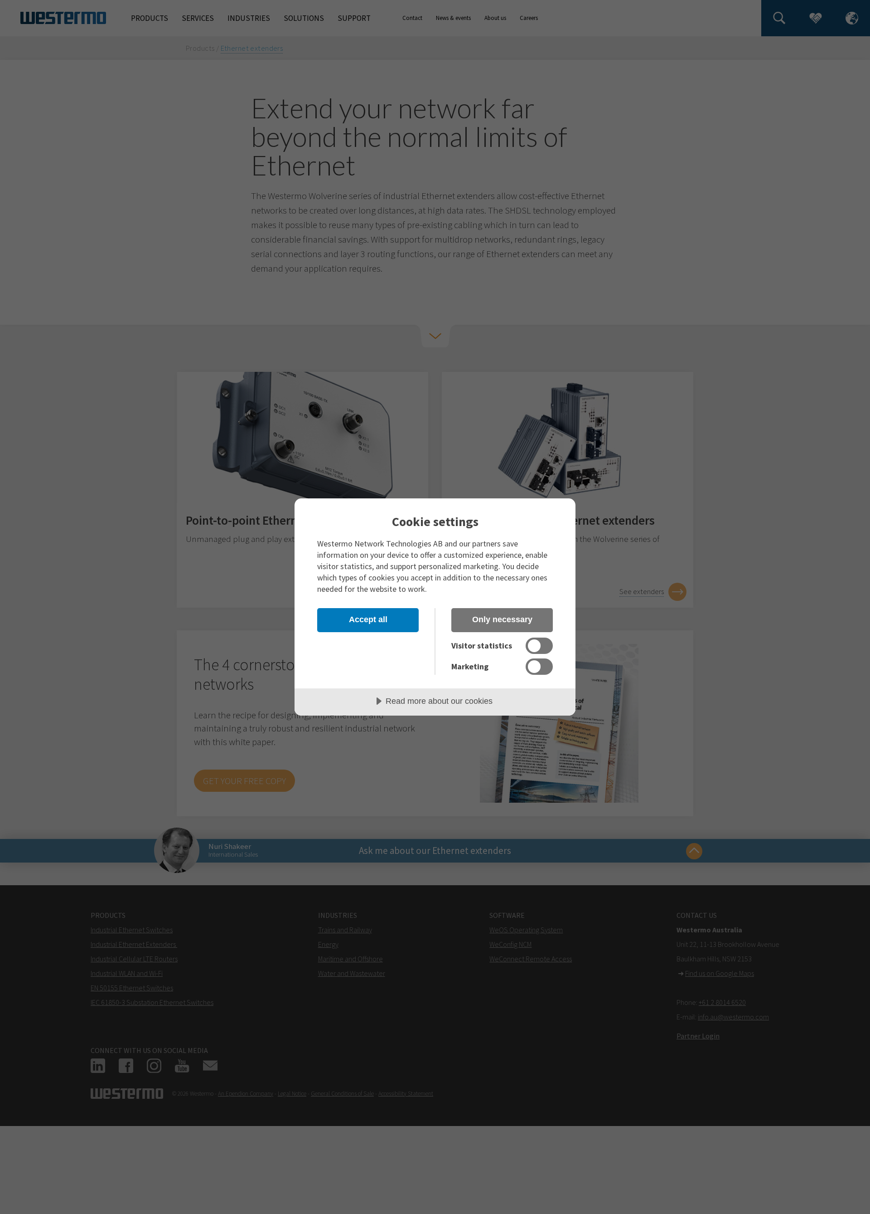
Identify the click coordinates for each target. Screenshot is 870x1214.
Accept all (368, 619)
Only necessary (502, 619)
